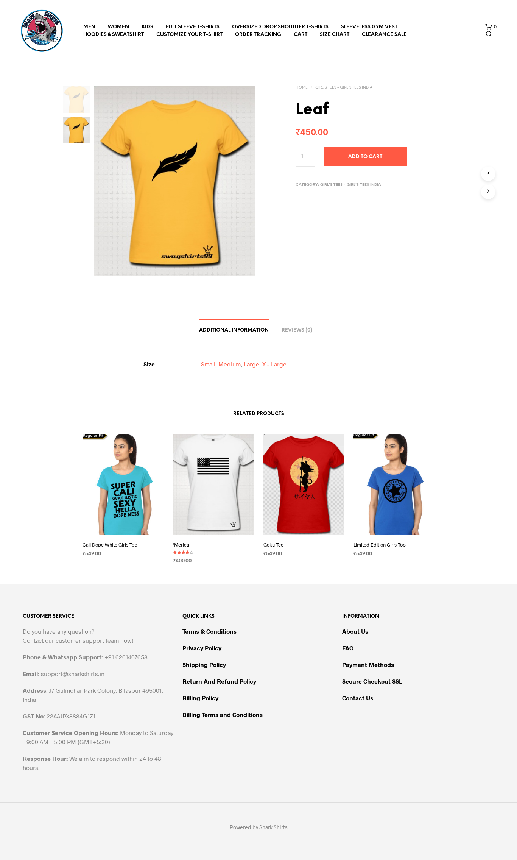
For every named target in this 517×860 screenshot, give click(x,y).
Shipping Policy (204, 664)
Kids (147, 27)
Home (302, 88)
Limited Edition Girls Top (379, 545)
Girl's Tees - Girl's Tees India (343, 88)
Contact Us (357, 697)
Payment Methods (368, 664)
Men (89, 27)
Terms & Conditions (209, 631)
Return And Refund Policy (219, 681)
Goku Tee (273, 545)
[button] (491, 27)
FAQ (348, 647)
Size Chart (334, 34)
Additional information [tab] (234, 330)
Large (251, 364)
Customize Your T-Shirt (189, 34)
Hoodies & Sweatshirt (113, 34)
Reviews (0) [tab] (297, 330)
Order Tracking (258, 34)
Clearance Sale (384, 34)
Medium (229, 364)
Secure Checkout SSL (372, 681)
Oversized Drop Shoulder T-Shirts (280, 27)
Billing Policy (200, 697)
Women (118, 27)
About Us (355, 631)
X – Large (274, 364)
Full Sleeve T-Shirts (193, 27)
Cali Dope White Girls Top (110, 545)
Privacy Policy (201, 647)
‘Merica (181, 545)
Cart (300, 34)
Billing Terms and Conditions (222, 714)
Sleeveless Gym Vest (369, 27)
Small (208, 364)
